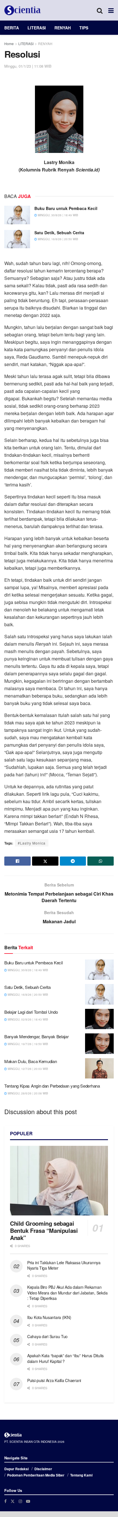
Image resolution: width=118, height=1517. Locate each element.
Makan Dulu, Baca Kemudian (30, 1061)
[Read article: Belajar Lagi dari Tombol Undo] (99, 1019)
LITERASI (36, 28)
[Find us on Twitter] (13, 1501)
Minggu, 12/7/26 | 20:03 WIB (27, 1069)
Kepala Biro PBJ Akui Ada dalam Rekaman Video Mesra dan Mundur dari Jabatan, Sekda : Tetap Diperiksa (67, 1292)
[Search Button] (100, 10)
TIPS (83, 28)
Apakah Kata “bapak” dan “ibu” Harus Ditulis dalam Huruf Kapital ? (65, 1358)
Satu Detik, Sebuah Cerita (59, 232)
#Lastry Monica (32, 843)
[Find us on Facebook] (5, 1501)
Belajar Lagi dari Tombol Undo (31, 1012)
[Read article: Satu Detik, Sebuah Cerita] (17, 239)
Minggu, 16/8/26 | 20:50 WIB (57, 239)
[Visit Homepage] (22, 10)
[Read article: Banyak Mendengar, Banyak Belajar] (99, 1043)
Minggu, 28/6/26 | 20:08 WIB (27, 1093)
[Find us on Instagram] (20, 1501)
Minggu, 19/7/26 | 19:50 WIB (27, 1044)
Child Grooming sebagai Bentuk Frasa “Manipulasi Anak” (44, 1230)
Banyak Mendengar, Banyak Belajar (36, 1036)
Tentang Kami (81, 1475)
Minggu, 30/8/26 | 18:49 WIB (57, 215)
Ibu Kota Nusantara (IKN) (49, 1317)
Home (9, 43)
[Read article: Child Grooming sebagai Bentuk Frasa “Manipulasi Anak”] (59, 1181)
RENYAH (62, 28)
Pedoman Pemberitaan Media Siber (35, 1475)
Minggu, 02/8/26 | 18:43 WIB (27, 1019)
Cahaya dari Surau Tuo (47, 1336)
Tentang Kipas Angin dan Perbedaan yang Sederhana (52, 1086)
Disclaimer (43, 1468)
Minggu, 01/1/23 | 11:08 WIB (28, 66)
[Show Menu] (111, 10)
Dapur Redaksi (16, 1468)
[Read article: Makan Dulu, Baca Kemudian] (99, 1068)
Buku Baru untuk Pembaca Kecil (65, 208)
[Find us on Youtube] (28, 1501)
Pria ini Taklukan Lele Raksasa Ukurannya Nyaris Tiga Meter (64, 1265)
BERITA (11, 28)
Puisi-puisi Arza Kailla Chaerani (54, 1380)
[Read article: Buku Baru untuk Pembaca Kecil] (17, 215)
